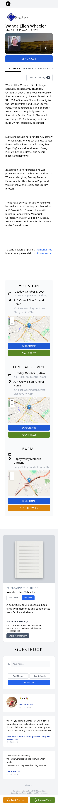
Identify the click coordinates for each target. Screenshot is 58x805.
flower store (44, 253)
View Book (13, 597)
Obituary (13, 68)
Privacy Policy (21, 793)
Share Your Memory (18, 636)
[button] (29, 326)
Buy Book (28, 597)
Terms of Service (36, 793)
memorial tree (44, 249)
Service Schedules (36, 68)
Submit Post (29, 682)
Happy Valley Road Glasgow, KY (31, 467)
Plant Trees (29, 353)
